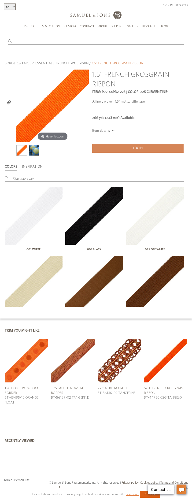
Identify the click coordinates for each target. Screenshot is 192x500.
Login (138, 148)
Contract (87, 26)
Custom (70, 26)
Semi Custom (51, 26)
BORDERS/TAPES (18, 63)
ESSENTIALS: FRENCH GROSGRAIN (62, 63)
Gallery (132, 26)
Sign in (168, 5)
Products (31, 26)
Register (181, 5)
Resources (149, 26)
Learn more (132, 494)
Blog (164, 26)
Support (117, 26)
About (102, 26)
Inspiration (32, 166)
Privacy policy (130, 482)
